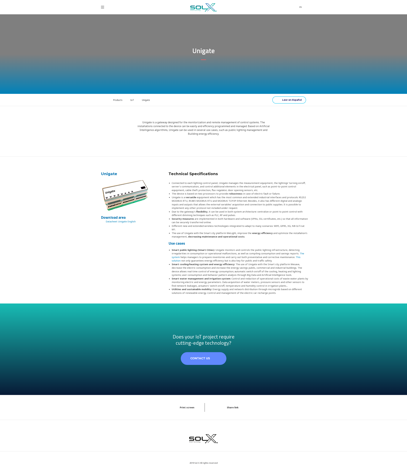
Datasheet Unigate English (121, 221)
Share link (232, 407)
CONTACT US (200, 358)
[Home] (103, 99)
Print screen (187, 407)
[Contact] (287, 7)
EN (300, 7)
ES (289, 100)
